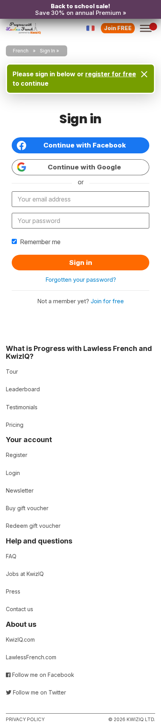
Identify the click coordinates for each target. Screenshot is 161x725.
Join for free (107, 301)
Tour (12, 371)
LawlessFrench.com (31, 657)
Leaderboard (23, 389)
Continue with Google (84, 167)
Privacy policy (25, 719)
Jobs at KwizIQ (25, 573)
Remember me (40, 242)
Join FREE (118, 28)
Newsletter (20, 490)
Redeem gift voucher (33, 525)
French (21, 51)
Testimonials (22, 407)
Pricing (14, 424)
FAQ (11, 556)
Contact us (19, 609)
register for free (110, 74)
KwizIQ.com (20, 639)
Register (16, 455)
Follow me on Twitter (38, 692)
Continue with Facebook (84, 145)
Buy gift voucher (27, 508)
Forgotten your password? (80, 279)
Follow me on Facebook (42, 674)
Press (13, 591)
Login (13, 473)
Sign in (80, 262)
